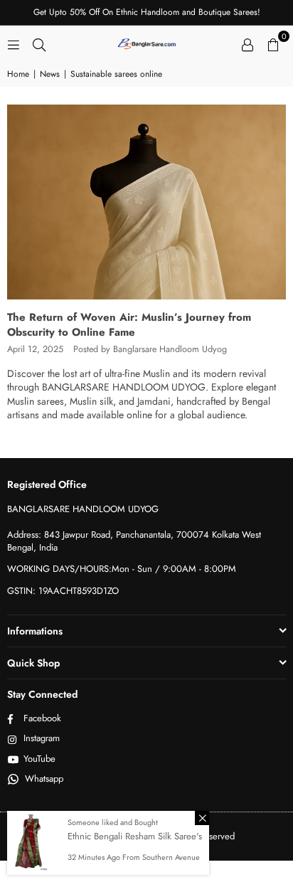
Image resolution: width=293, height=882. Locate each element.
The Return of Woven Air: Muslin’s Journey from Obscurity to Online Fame (129, 324)
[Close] (202, 818)
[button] (273, 43)
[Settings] (247, 43)
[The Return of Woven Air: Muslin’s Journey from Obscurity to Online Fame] (146, 202)
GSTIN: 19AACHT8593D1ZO (63, 590)
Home (18, 74)
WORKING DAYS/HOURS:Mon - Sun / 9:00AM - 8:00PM (121, 568)
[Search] (39, 43)
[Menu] (13, 43)
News (50, 74)
